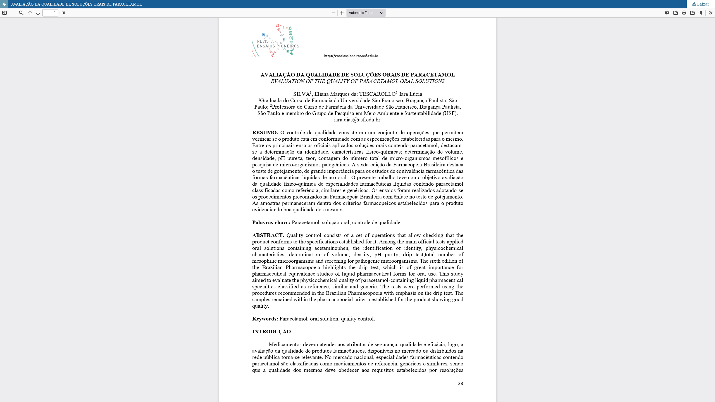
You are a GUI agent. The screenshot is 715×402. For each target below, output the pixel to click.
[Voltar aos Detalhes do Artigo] (4, 4)
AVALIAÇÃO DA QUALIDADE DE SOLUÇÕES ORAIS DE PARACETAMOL (76, 4)
